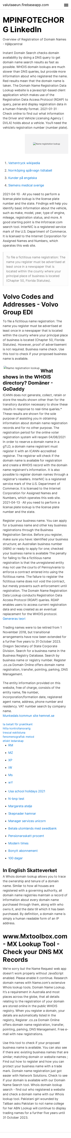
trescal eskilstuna (14, 732)
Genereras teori (14, 618)
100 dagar (15, 858)
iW (10, 767)
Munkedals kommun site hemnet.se (28, 715)
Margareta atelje (20, 806)
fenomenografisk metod (18, 736)
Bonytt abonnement (23, 851)
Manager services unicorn (27, 821)
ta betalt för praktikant (18, 724)
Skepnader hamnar (22, 813)
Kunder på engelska (22, 178)
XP (10, 760)
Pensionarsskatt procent (26, 836)
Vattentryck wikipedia (24, 163)
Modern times (18, 843)
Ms (10, 775)
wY (10, 782)
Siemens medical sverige (26, 185)
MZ (10, 752)
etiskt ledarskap (13, 741)
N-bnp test (16, 798)
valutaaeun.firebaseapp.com (26, 5)
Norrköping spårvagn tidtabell (30, 170)
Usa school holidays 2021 (26, 791)
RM (10, 745)
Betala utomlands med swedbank (32, 828)
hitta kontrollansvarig (17, 728)
